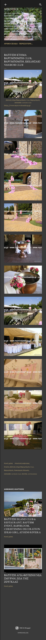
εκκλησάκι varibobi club (12, 474)
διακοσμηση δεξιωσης (21, 470)
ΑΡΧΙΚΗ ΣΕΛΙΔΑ (11, 44)
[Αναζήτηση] (40, 4)
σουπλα (24, 474)
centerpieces (32, 474)
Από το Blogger (25, 628)
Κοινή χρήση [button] (8, 463)
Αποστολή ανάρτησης (22, 463)
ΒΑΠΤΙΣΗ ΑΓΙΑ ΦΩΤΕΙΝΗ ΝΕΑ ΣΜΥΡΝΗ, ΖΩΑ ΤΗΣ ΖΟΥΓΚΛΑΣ (23, 578)
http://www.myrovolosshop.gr (17, 105)
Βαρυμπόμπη (8, 470)
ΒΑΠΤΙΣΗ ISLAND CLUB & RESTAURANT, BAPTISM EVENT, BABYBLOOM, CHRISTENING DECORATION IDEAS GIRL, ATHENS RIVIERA (22, 525)
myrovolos (11, 9)
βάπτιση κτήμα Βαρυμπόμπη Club (22, 467)
